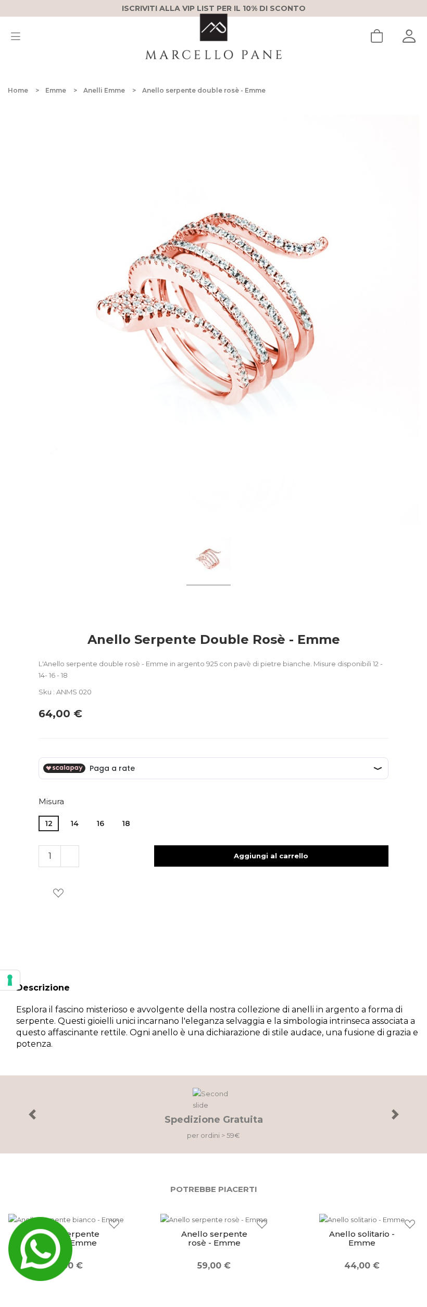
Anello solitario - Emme (362, 1238)
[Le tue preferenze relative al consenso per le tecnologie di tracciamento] (10, 980)
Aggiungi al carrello (271, 856)
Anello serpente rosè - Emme (214, 1238)
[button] (32, 1114)
